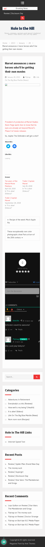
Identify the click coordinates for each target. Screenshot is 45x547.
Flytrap (27, 77)
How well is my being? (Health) (21, 407)
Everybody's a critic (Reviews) (20, 403)
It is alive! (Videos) (15, 411)
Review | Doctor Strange (28, 516)
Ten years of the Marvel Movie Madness (11, 183)
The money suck (15, 468)
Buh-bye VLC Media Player (28, 520)
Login (37, 282)
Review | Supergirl (15, 472)
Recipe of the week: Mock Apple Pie (21, 221)
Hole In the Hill (22, 28)
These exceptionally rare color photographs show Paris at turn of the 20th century (21, 234)
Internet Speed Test (16, 441)
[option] (20, 13)
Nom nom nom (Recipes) (18, 419)
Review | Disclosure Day (13, 13)
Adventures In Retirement (19, 399)
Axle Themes (30, 543)
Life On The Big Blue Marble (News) (23, 415)
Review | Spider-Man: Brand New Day (23, 464)
